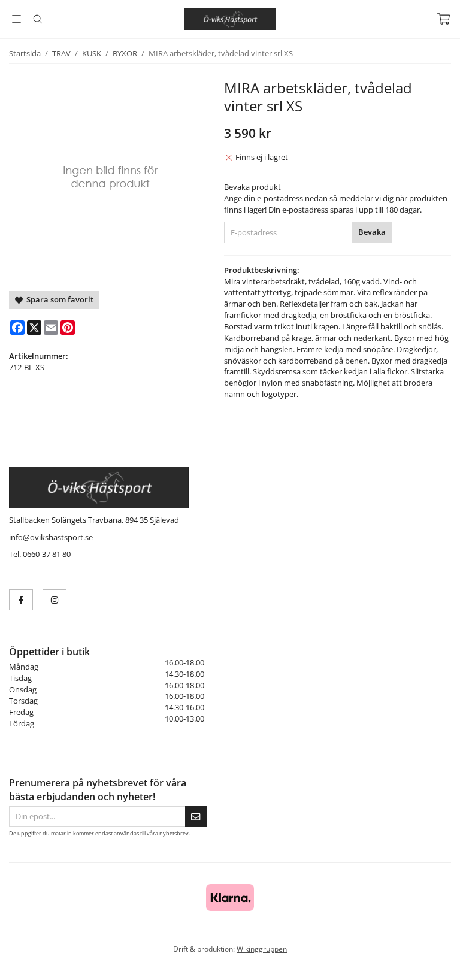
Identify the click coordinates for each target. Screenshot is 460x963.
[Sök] (37, 19)
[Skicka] (196, 816)
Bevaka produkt (252, 186)
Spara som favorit (58, 299)
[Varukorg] (443, 19)
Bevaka (372, 231)
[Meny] (16, 19)
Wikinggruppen (262, 948)
